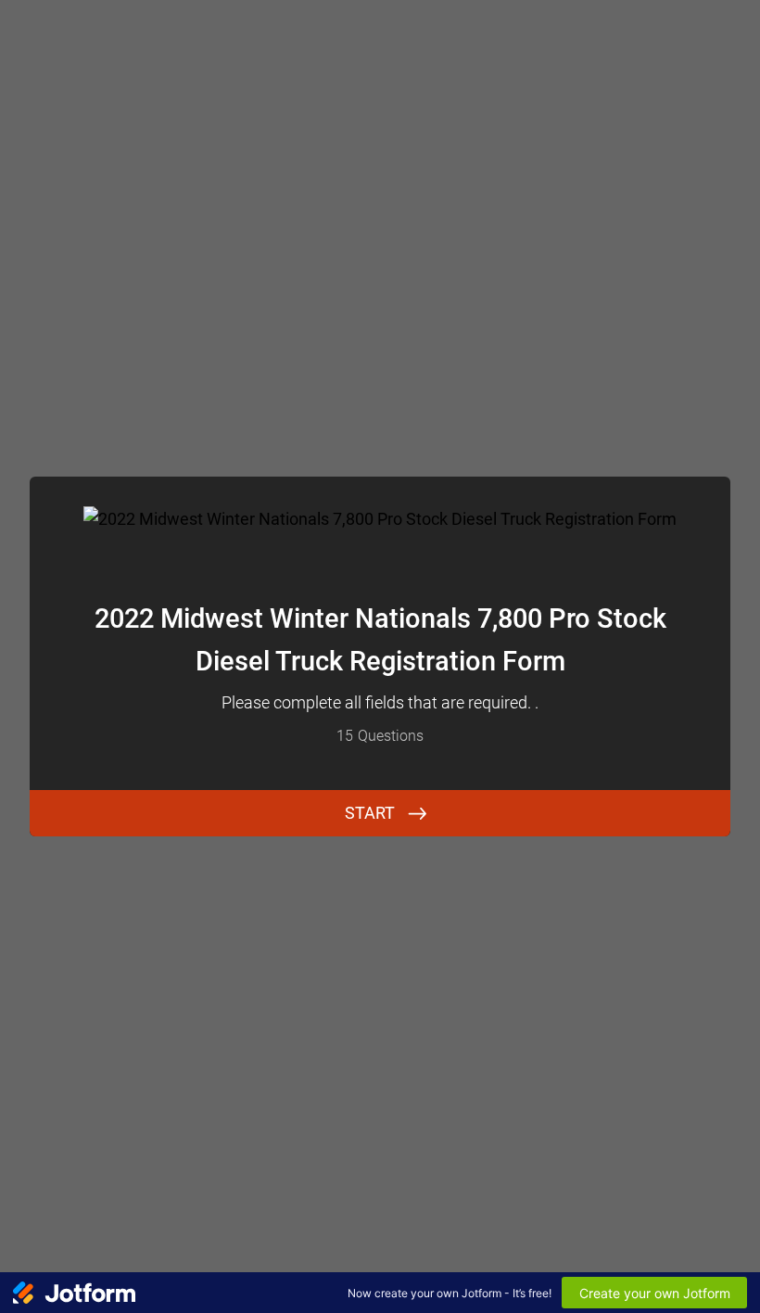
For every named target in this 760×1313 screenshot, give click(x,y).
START (370, 812)
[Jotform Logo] (74, 1292)
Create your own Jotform (654, 1293)
